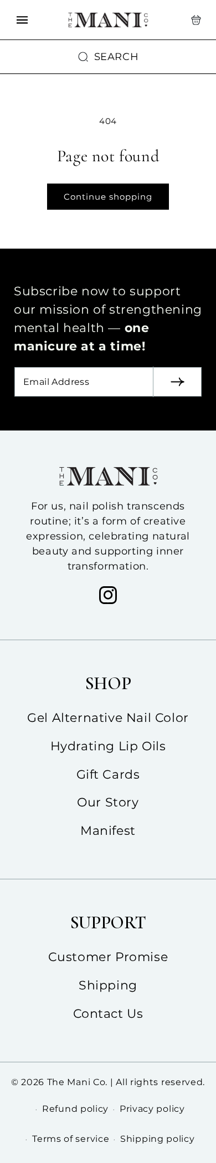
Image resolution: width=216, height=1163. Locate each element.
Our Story (107, 802)
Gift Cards (108, 774)
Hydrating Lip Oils (108, 746)
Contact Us (108, 1013)
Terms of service (70, 1139)
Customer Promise (108, 956)
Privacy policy (152, 1108)
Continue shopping (108, 196)
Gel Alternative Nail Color (108, 717)
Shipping (108, 985)
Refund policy (75, 1108)
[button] (196, 20)
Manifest (108, 830)
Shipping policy (157, 1139)
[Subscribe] (177, 382)
